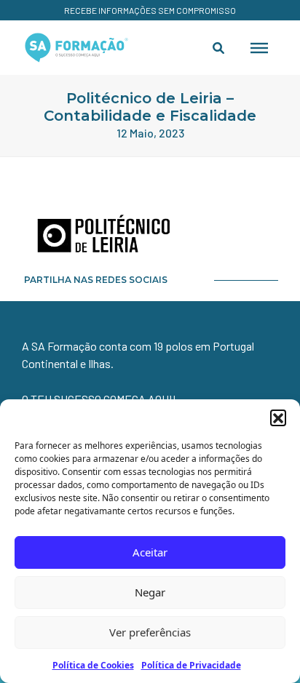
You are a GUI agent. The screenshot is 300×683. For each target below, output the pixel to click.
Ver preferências (150, 632)
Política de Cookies (93, 665)
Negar (150, 592)
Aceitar (150, 552)
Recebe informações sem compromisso (150, 10)
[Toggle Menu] (259, 47)
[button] (278, 417)
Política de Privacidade (191, 665)
